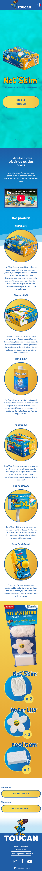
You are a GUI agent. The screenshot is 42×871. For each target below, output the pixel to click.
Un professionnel (21, 808)
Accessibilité (21, 850)
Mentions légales (21, 846)
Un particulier (21, 793)
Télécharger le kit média (21, 853)
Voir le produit (21, 101)
